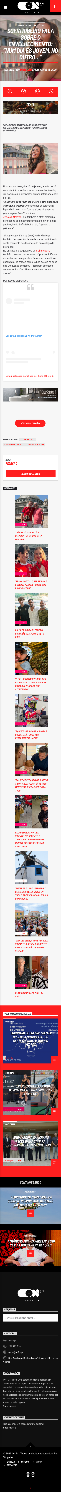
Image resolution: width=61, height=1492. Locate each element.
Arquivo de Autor (30, 473)
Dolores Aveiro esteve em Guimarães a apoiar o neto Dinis (29, 634)
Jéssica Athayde (12, 217)
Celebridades (24, 25)
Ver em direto (30, 423)
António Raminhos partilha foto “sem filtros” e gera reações (31, 1243)
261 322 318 (14, 1346)
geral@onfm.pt (15, 1352)
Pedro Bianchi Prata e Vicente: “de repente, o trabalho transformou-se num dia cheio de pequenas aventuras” (29, 839)
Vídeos (39, 1462)
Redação (26, 70)
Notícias (39, 25)
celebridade (27, 439)
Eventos (25, 1462)
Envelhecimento (14, 444)
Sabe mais (8, 1406)
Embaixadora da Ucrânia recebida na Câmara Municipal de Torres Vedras (30, 1141)
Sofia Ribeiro (43, 250)
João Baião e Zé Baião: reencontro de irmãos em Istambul (28, 536)
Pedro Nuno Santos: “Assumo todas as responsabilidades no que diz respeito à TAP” (30, 1201)
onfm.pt (12, 1340)
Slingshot (8, 1457)
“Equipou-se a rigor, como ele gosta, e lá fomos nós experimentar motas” (31, 735)
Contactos (12, 1465)
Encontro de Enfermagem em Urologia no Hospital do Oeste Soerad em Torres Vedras (31, 1039)
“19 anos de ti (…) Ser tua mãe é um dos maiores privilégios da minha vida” (31, 585)
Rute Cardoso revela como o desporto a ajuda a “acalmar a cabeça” (30, 1090)
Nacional (10, 1124)
